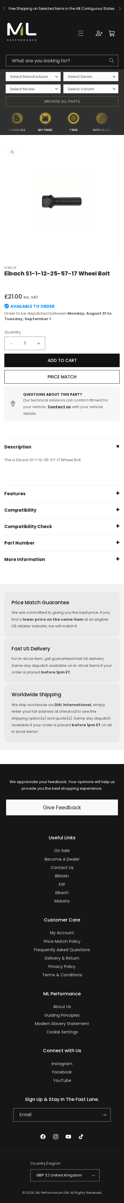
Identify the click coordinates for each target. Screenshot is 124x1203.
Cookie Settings (62, 1032)
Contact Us (62, 867)
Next (119, 122)
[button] (80, 33)
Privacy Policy (62, 966)
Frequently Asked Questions (62, 950)
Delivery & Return (62, 958)
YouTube (62, 1080)
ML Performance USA (52, 1192)
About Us (62, 1006)
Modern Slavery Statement (62, 1023)
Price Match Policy (62, 941)
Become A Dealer (62, 859)
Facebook (62, 1072)
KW (62, 884)
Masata (62, 901)
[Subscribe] (104, 1115)
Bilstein (62, 876)
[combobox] (62, 60)
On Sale (62, 850)
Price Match (62, 377)
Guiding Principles (62, 1015)
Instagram (62, 1064)
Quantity (12, 332)
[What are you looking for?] (111, 60)
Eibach (62, 893)
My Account (62, 933)
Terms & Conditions (62, 975)
